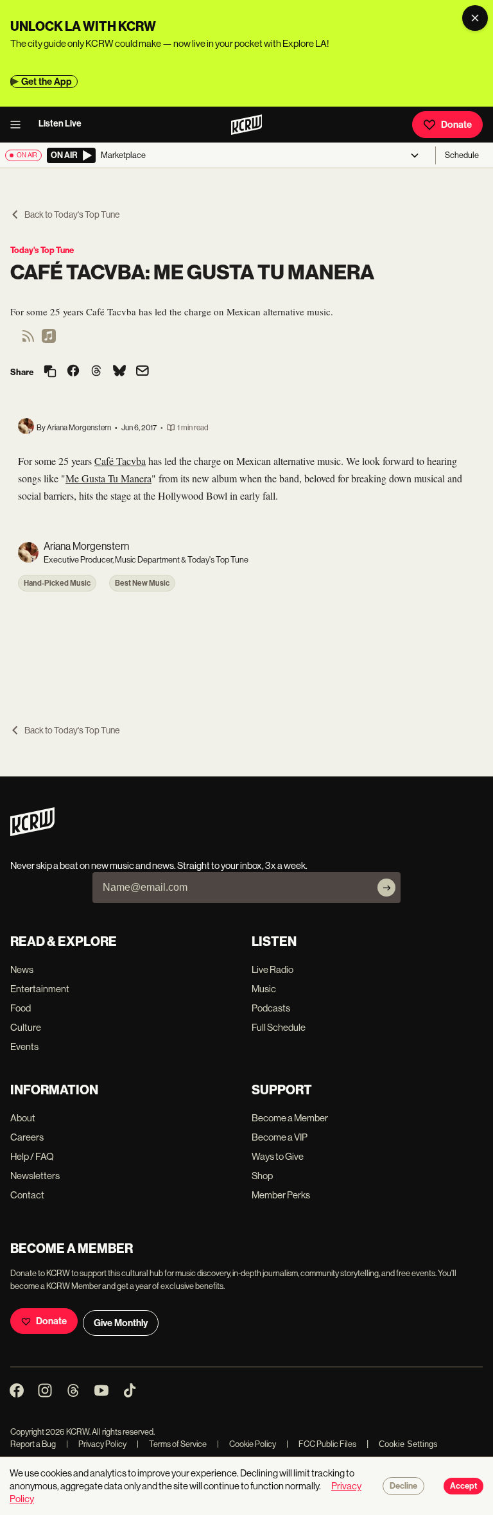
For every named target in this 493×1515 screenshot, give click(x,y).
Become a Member (290, 1117)
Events (24, 1046)
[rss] (28, 340)
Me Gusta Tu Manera (108, 478)
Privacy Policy (96, 1444)
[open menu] (19, 124)
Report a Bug (33, 1444)
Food (20, 1008)
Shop (262, 1175)
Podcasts (271, 1008)
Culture (25, 1027)
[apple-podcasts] (48, 340)
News (21, 969)
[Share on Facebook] (73, 372)
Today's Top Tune (42, 250)
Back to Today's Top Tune (71, 214)
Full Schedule (279, 1027)
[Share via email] (142, 372)
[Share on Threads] (96, 372)
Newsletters (35, 1175)
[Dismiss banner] (475, 18)
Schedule (462, 155)
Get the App (46, 81)
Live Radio (272, 969)
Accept (463, 1486)
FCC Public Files (321, 1444)
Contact (27, 1194)
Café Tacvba (120, 461)
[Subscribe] (386, 888)
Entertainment (39, 988)
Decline (403, 1486)
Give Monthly (121, 1323)
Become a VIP (279, 1137)
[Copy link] (50, 372)
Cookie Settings (408, 1444)
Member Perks (281, 1194)
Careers (27, 1137)
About (22, 1117)
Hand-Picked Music (57, 583)
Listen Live (60, 123)
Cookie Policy (246, 1444)
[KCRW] (32, 832)
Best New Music (142, 583)
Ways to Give (278, 1156)
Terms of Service (172, 1444)
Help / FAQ (32, 1156)
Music (264, 988)
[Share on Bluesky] (119, 372)
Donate (456, 124)
